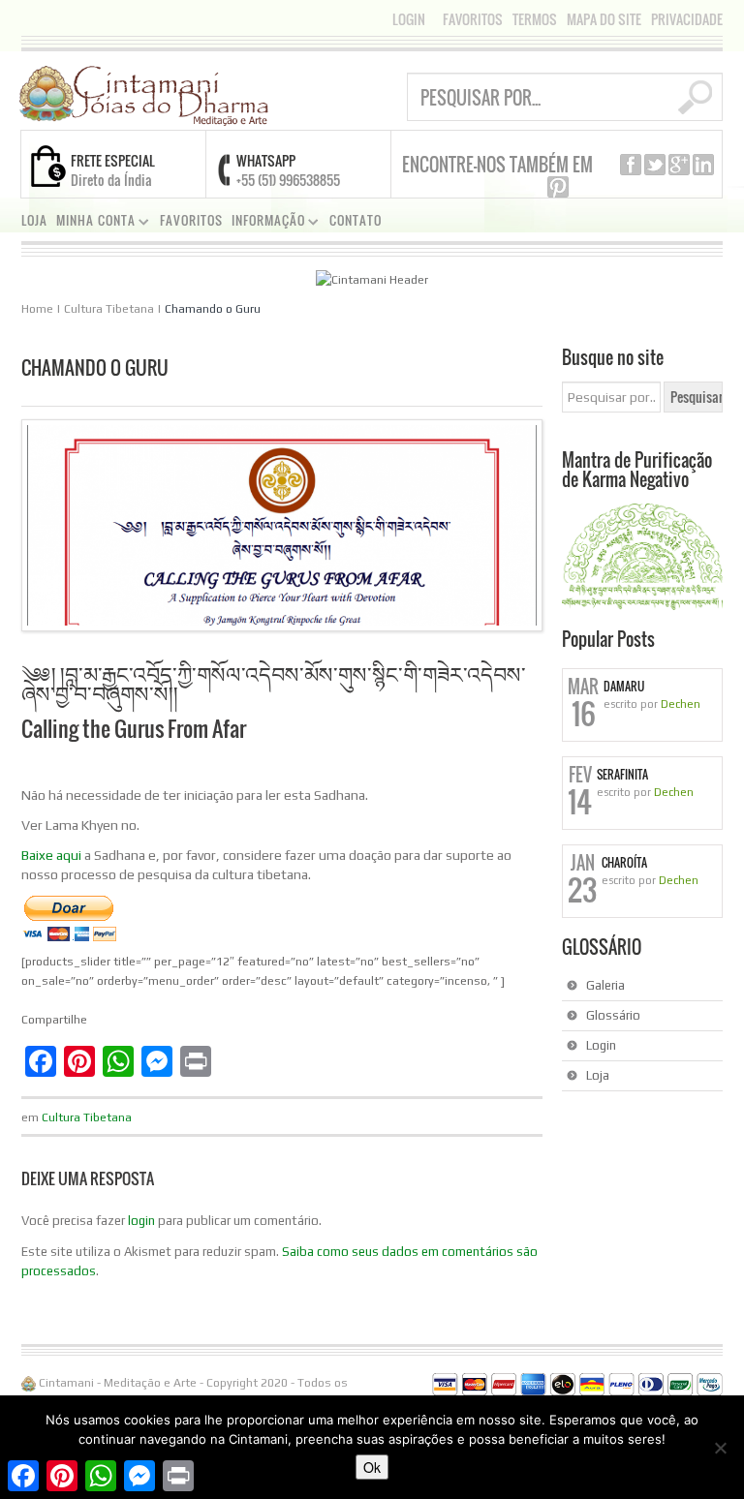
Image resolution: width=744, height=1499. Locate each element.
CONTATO (355, 220)
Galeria (605, 985)
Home (37, 309)
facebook (630, 164)
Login (408, 19)
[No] (719, 1447)
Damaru (624, 686)
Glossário (613, 1015)
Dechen (680, 704)
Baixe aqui (51, 855)
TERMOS (534, 19)
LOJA (34, 220)
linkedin (703, 164)
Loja (597, 1075)
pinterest (558, 187)
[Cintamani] (143, 94)
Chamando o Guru (213, 309)
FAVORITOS (473, 19)
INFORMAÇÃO (264, 223)
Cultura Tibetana (109, 309)
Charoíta (624, 863)
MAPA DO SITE (604, 19)
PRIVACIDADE (687, 19)
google (679, 164)
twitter (655, 164)
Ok (372, 1467)
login (141, 1220)
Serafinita (622, 774)
